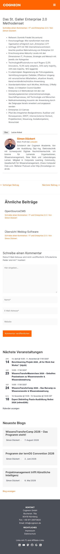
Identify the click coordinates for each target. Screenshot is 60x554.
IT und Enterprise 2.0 (38, 28)
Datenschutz (30, 534)
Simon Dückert (26, 138)
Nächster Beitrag (51, 185)
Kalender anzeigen (11, 408)
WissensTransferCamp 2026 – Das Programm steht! (27, 433)
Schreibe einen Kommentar (15, 28)
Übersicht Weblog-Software (22, 231)
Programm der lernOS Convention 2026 (30, 453)
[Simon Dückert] (10, 144)
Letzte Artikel (16, 132)
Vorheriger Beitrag (9, 185)
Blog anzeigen (9, 491)
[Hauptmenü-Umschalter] (54, 5)
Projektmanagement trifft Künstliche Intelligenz (28, 474)
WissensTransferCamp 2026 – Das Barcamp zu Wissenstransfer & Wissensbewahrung (34, 389)
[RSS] (40, 545)
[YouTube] (23, 545)
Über (6, 132)
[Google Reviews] (36, 545)
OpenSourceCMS (15, 211)
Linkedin (33, 142)
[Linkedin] (19, 545)
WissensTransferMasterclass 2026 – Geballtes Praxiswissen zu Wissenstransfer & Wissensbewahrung (33, 376)
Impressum (30, 531)
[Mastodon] (28, 545)
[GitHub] (32, 545)
